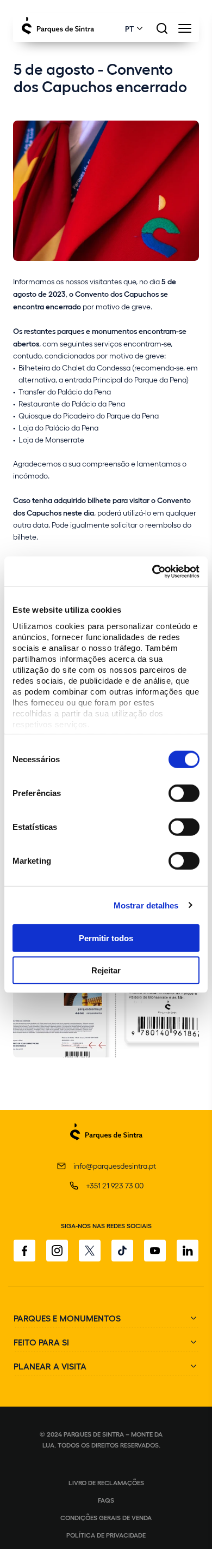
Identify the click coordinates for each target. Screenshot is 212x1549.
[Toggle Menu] (185, 31)
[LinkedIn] (187, 1250)
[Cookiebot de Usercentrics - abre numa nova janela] (152, 571)
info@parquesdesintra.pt (114, 1165)
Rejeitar (106, 970)
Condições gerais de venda (106, 1517)
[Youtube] (155, 1250)
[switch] (184, 793)
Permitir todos (106, 938)
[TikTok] (122, 1250)
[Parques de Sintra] (106, 1146)
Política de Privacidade (106, 1535)
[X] (90, 1250)
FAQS (106, 1500)
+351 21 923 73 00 (115, 1185)
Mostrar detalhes (146, 905)
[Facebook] (24, 1250)
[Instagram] (57, 1250)
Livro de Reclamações (106, 1482)
